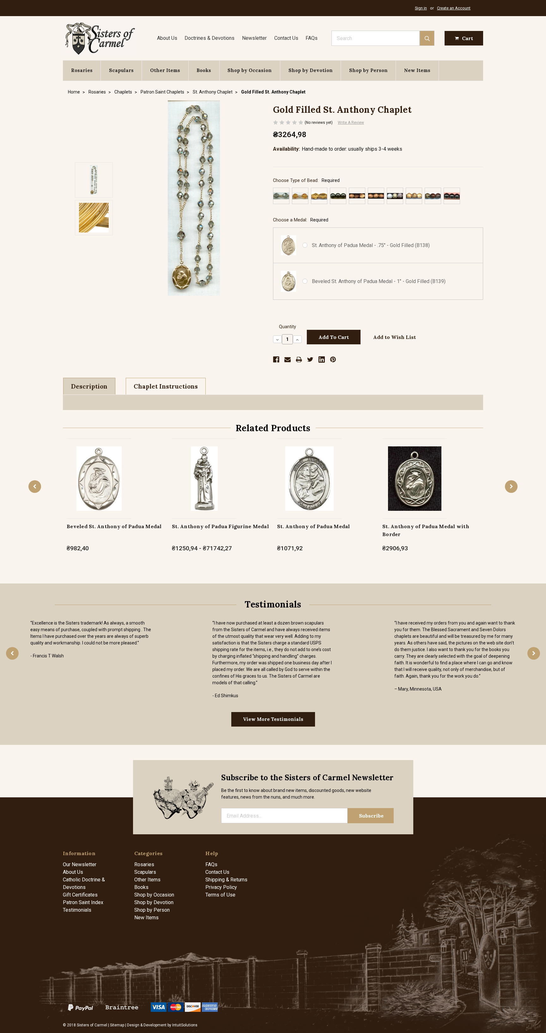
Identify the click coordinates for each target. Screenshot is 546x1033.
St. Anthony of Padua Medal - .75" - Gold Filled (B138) (371, 245)
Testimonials (77, 910)
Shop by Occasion (250, 70)
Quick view (99, 471)
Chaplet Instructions (166, 386)
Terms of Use (220, 895)
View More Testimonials (273, 719)
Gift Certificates (80, 895)
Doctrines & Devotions (209, 38)
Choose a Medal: (300, 220)
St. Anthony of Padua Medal (313, 526)
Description (89, 386)
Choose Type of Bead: (306, 180)
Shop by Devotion (310, 70)
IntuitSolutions (184, 1025)
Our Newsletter (79, 864)
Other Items (165, 70)
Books (204, 70)
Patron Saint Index (83, 902)
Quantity (287, 326)
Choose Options (99, 485)
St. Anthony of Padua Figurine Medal (220, 526)
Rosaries (82, 70)
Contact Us (286, 38)
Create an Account (453, 8)
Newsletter (254, 38)
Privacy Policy (221, 887)
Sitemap (117, 1025)
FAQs (312, 38)
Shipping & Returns (226, 880)
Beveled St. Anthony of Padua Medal (114, 526)
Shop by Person (368, 70)
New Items (417, 70)
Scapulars (121, 70)
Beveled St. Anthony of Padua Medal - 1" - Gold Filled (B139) (379, 281)
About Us (167, 38)
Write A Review (351, 122)
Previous (34, 486)
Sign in (421, 8)
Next (511, 486)
